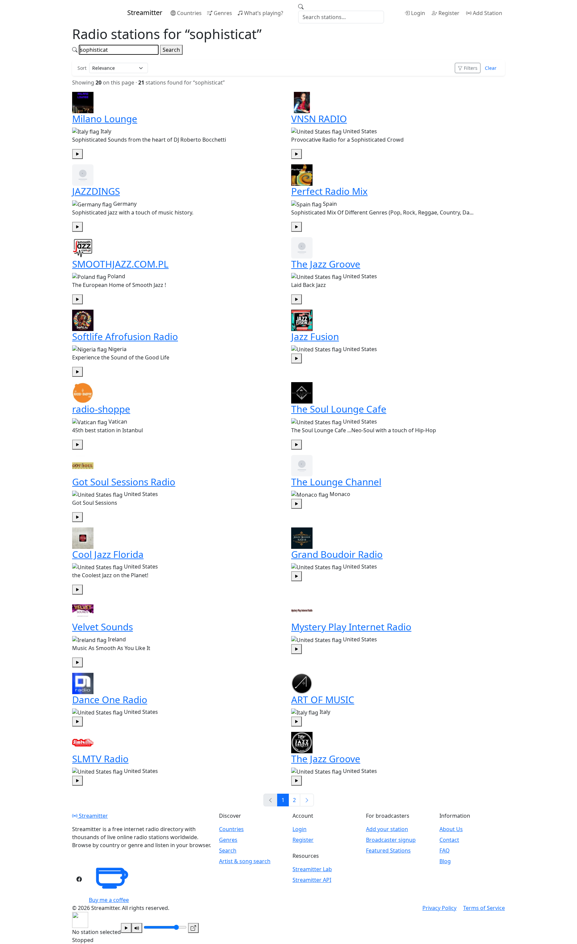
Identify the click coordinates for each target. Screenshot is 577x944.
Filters (470, 68)
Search (171, 49)
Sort (81, 68)
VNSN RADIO (319, 118)
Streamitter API (312, 880)
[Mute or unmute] (137, 928)
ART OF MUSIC (322, 699)
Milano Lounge (104, 118)
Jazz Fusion (315, 336)
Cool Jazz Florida (108, 554)
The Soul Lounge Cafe (338, 409)
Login (418, 13)
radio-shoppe (101, 409)
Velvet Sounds (102, 626)
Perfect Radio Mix (329, 191)
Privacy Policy (439, 908)
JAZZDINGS (96, 191)
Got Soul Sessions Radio (123, 481)
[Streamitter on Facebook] (79, 879)
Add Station (487, 13)
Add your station (387, 829)
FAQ (444, 850)
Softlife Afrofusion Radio (125, 336)
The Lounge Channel (336, 481)
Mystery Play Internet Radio (351, 626)
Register (448, 13)
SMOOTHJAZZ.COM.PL (120, 264)
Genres (223, 13)
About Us (451, 829)
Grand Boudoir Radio (337, 554)
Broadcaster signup (391, 839)
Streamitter (92, 815)
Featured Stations (388, 850)
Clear (491, 68)
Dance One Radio (109, 699)
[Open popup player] (193, 928)
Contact (449, 839)
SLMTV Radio (100, 758)
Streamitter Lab (312, 869)
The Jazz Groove (325, 264)
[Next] (307, 800)
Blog (445, 861)
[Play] (126, 928)
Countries (189, 13)
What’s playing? (263, 13)
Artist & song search (244, 861)
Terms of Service (484, 908)
